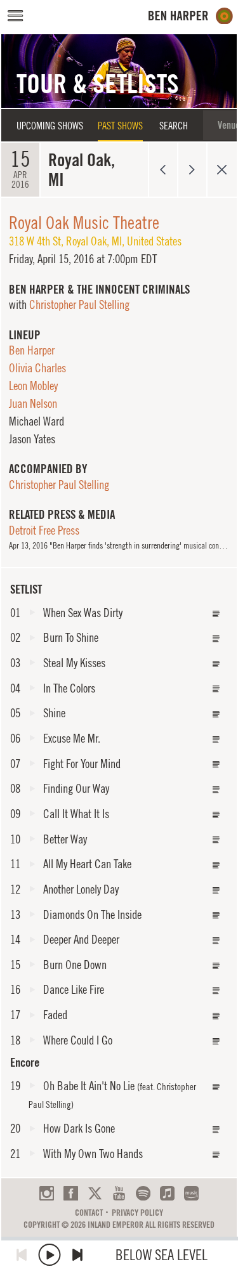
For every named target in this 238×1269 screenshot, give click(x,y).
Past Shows (120, 125)
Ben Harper (32, 350)
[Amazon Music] (191, 1193)
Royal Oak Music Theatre (84, 222)
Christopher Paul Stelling (79, 304)
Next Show (193, 170)
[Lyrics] (216, 614)
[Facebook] (70, 1193)
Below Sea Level (162, 1254)
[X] (95, 1193)
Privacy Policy (137, 1212)
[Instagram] (46, 1193)
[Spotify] (143, 1193)
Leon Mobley (33, 386)
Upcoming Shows (50, 125)
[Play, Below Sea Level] (49, 1255)
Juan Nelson (33, 403)
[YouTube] (119, 1193)
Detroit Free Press (44, 530)
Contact (89, 1212)
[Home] (191, 16)
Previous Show (163, 170)
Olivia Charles (37, 368)
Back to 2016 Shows (222, 170)
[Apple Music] (167, 1193)
